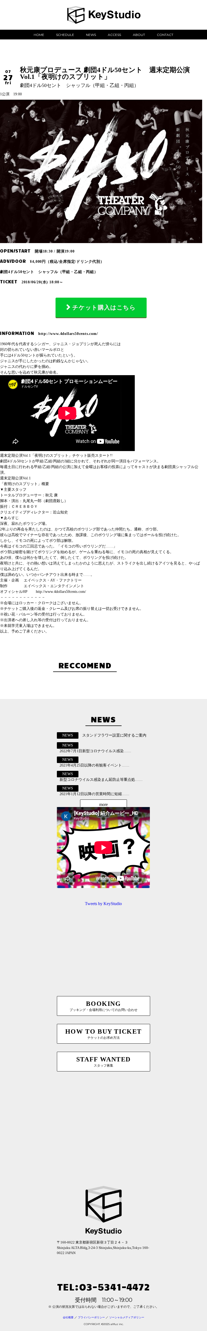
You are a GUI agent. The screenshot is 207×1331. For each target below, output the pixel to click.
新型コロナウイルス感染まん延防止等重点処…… (101, 780)
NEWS (91, 35)
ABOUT (139, 35)
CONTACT (165, 35)
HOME (39, 35)
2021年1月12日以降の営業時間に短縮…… (94, 794)
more (103, 804)
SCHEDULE (65, 35)
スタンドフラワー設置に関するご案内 (114, 735)
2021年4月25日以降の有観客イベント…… (94, 765)
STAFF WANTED (103, 1061)
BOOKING (103, 1006)
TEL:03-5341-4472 (103, 1286)
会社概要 (68, 1317)
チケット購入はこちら (104, 307)
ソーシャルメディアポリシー (126, 1317)
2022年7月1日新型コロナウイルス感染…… (95, 751)
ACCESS (114, 35)
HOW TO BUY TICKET (103, 1034)
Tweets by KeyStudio (103, 903)
